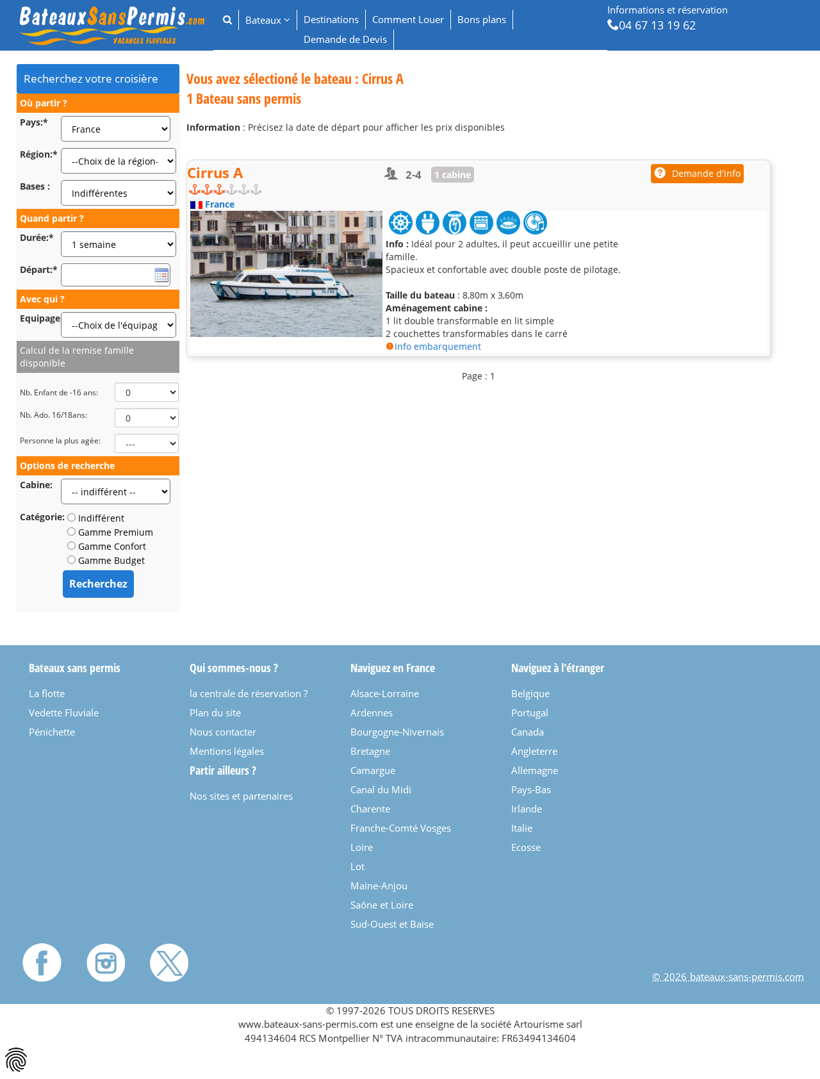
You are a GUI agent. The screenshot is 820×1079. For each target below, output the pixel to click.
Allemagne (534, 770)
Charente (370, 808)
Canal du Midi (380, 789)
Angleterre (534, 751)
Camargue (372, 770)
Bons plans (481, 19)
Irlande (526, 808)
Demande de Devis (345, 39)
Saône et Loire (381, 904)
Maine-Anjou (378, 885)
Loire (361, 847)
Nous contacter (223, 731)
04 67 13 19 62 (657, 25)
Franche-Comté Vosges (400, 827)
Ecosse (526, 847)
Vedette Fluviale (64, 712)
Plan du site (215, 712)
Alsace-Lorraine (384, 693)
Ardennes (371, 712)
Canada (527, 731)
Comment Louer (408, 19)
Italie (521, 827)
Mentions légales (227, 751)
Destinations (331, 19)
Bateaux (264, 19)
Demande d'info (706, 173)
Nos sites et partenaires (241, 795)
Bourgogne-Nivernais (397, 731)
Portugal (529, 712)
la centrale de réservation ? (249, 693)
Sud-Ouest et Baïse (392, 924)
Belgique (530, 693)
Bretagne (370, 751)
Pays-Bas (531, 789)
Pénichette (52, 731)
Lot (357, 866)
